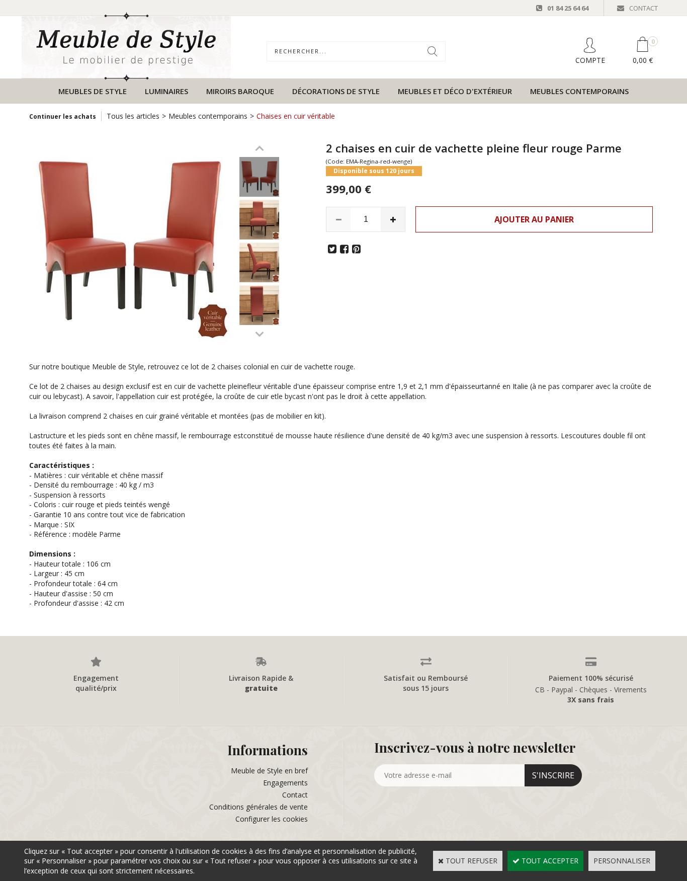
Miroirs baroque (240, 91)
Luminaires (166, 91)
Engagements (285, 782)
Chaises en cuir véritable (295, 116)
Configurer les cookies (271, 819)
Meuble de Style (118, 366)
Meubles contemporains (579, 91)
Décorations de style (336, 91)
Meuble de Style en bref (269, 770)
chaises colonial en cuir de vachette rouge (285, 366)
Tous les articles (133, 116)
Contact (295, 794)
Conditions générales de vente (258, 807)
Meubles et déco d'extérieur (455, 91)
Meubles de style (92, 91)
